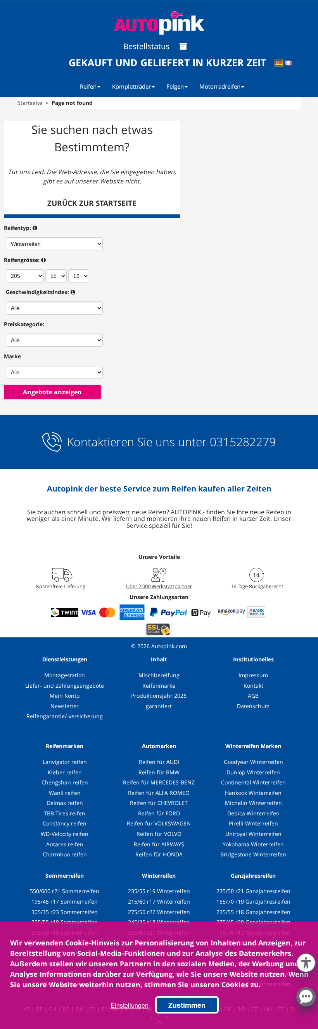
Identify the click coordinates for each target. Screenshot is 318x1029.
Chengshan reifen (64, 782)
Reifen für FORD (159, 813)
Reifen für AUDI (159, 761)
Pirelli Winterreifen (253, 823)
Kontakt (253, 685)
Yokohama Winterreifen (253, 844)
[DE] (281, 64)
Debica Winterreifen (253, 813)
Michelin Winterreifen (253, 802)
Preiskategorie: (24, 324)
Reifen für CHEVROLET (159, 802)
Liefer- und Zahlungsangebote (64, 685)
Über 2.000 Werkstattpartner (159, 586)
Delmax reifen (65, 802)
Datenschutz (253, 706)
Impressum (253, 675)
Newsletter (64, 706)
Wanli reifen (65, 792)
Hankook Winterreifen (253, 792)
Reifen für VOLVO (159, 833)
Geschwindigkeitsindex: (37, 292)
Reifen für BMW (159, 772)
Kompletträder (131, 86)
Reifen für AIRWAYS (159, 844)
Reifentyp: (17, 227)
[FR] (291, 64)
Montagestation (64, 675)
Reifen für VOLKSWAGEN (159, 823)
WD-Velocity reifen (64, 833)
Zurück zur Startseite (92, 203)
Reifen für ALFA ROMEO (159, 792)
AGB (253, 695)
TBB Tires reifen (64, 813)
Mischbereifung (159, 675)
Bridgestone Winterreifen (253, 854)
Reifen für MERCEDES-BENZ (159, 782)
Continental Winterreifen (253, 782)
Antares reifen (64, 844)
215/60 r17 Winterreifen (159, 901)
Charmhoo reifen (65, 854)
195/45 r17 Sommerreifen (64, 901)
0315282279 (241, 442)
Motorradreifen (219, 86)
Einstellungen (130, 1005)
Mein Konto (65, 695)
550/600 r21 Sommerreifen (64, 891)
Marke (12, 356)
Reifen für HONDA (159, 854)
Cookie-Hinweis (92, 942)
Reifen (88, 86)
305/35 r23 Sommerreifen (64, 912)
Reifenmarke (158, 685)
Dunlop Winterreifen (253, 772)
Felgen (175, 86)
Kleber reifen (65, 772)
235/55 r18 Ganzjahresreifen (253, 912)
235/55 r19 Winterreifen (159, 891)
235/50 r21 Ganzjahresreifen (253, 891)
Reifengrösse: (22, 260)
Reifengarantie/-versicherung (64, 716)
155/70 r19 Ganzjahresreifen (253, 901)
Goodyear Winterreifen (253, 761)
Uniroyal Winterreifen (253, 833)
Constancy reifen (64, 823)
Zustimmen (187, 1005)
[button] (306, 961)
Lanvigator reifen (65, 761)
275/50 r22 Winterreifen (159, 912)
